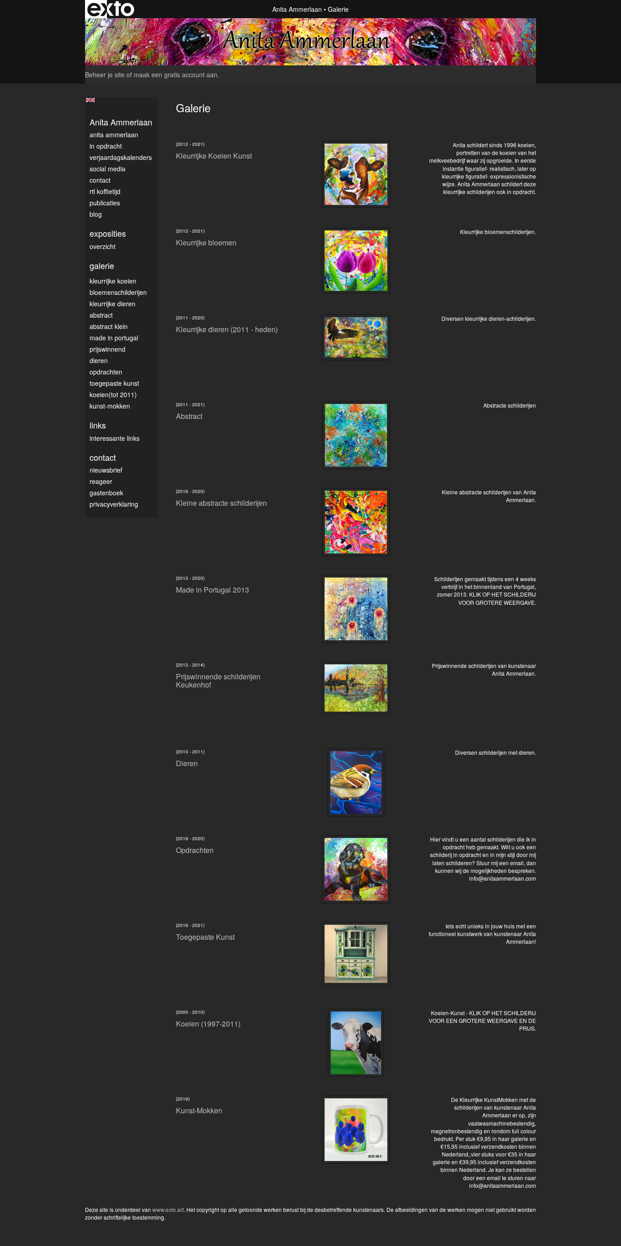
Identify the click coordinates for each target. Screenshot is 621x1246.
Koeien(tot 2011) (113, 394)
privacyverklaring (114, 503)
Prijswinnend (107, 349)
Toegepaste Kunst (114, 383)
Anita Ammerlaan (297, 9)
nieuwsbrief (106, 469)
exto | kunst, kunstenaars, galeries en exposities (110, 9)
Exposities (108, 233)
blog (96, 214)
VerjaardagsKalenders (121, 157)
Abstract (101, 314)
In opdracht (106, 145)
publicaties (105, 202)
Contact (100, 179)
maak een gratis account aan (175, 74)
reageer (101, 481)
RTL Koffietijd (105, 191)
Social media (107, 168)
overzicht (102, 246)
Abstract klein (109, 326)
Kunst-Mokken (110, 405)
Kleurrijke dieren (112, 303)
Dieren (99, 360)
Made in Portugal (114, 337)
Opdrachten (106, 371)
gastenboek (106, 492)
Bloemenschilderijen (118, 292)
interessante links (115, 438)
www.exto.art (168, 1209)
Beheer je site (105, 74)
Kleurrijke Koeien (113, 280)
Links (98, 425)
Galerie (102, 265)
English (90, 100)
